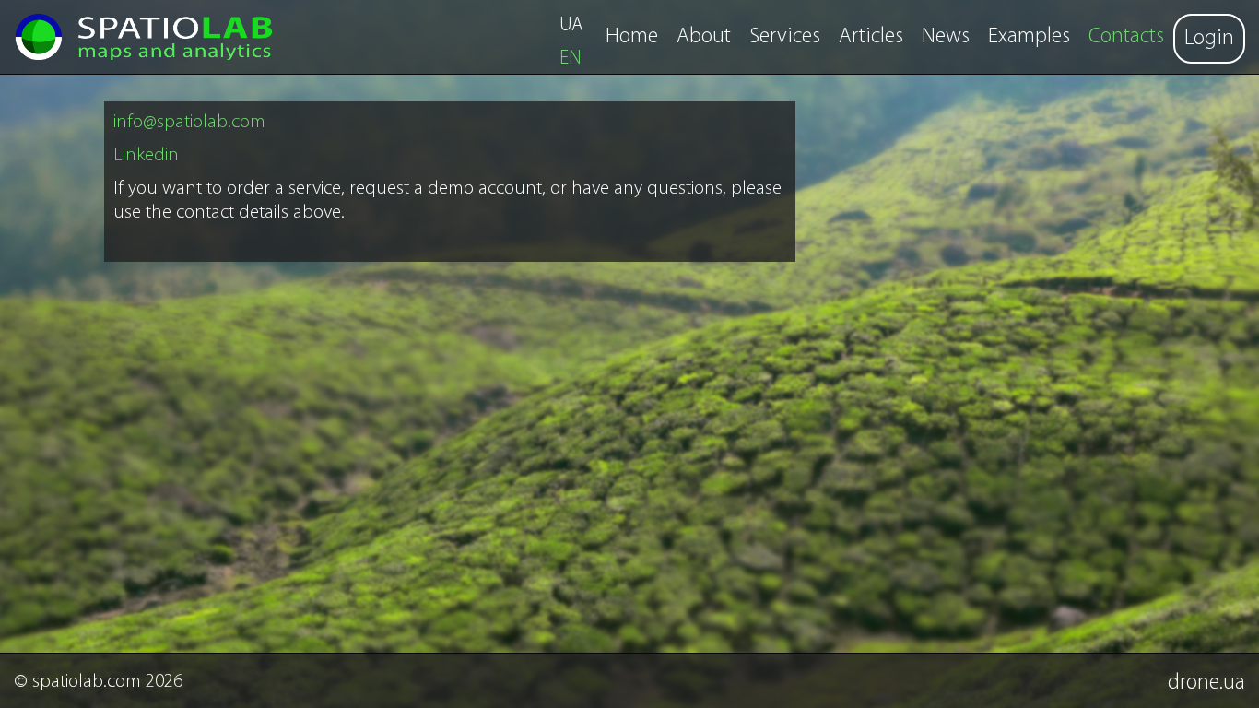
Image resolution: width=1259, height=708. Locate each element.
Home (632, 37)
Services (784, 37)
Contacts (1126, 37)
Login (1209, 39)
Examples (1029, 37)
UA (570, 25)
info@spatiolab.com (189, 122)
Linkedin (146, 155)
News (946, 37)
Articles (871, 37)
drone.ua (1206, 683)
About (704, 37)
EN (570, 58)
